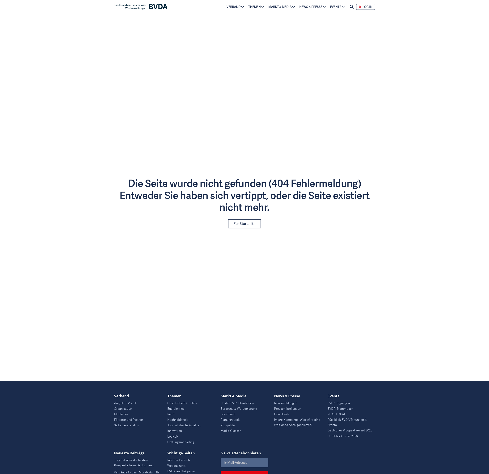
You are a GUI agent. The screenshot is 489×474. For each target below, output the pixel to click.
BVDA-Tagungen (338, 403)
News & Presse (310, 7)
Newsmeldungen (285, 403)
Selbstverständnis (126, 425)
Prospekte (228, 425)
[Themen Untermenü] (262, 6)
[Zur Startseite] (141, 7)
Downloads (282, 414)
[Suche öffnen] (352, 7)
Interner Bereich (178, 460)
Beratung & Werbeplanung (239, 409)
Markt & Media (280, 7)
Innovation (174, 431)
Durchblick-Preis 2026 (342, 436)
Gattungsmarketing (180, 442)
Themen (254, 7)
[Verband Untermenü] (242, 6)
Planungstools (230, 420)
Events (335, 7)
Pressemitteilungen (287, 409)
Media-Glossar (231, 431)
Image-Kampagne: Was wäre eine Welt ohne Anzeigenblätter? (297, 422)
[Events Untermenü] (343, 6)
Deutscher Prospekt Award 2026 (349, 430)
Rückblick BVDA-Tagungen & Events (347, 422)
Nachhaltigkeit (177, 420)
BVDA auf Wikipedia (181, 471)
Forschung (228, 414)
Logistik (172, 436)
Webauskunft (176, 466)
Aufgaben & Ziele (126, 403)
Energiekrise (176, 409)
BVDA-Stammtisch (340, 409)
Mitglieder (121, 414)
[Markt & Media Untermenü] (293, 6)
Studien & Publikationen (237, 403)
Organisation (123, 409)
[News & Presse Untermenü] (324, 6)
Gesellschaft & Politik (182, 403)
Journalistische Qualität (184, 425)
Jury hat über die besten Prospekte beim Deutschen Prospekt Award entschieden (134, 463)
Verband (234, 7)
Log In (367, 7)
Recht (171, 414)
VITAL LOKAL (336, 414)
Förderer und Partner (128, 420)
